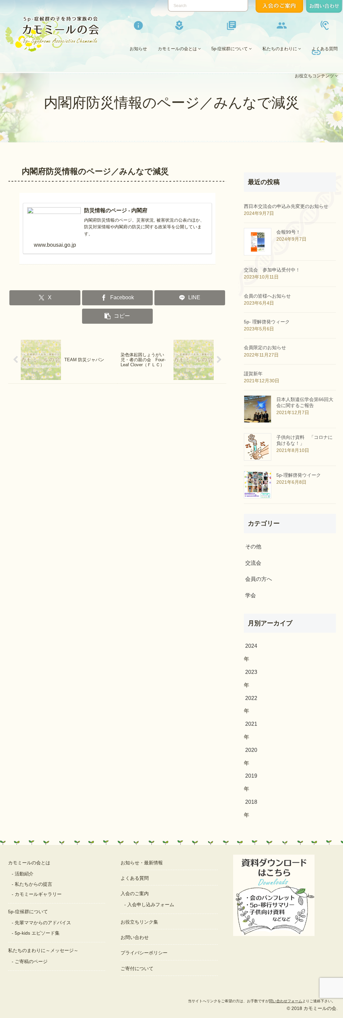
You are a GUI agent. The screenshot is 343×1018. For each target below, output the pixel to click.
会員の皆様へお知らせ (267, 296)
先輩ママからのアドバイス (43, 922)
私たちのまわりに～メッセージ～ (43, 950)
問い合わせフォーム (285, 1001)
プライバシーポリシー (144, 952)
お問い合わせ (135, 937)
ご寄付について (137, 968)
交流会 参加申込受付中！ (272, 269)
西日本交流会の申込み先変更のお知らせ (286, 206)
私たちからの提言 (33, 884)
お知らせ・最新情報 (142, 862)
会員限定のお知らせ (265, 347)
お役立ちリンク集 (139, 922)
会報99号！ (288, 232)
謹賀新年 (253, 373)
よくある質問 (135, 878)
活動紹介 (24, 873)
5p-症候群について (28, 911)
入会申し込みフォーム (150, 904)
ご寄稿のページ (31, 961)
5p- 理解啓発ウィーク (267, 321)
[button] (117, 316)
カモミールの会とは (29, 862)
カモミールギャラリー (38, 894)
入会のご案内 (135, 893)
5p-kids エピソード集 (37, 933)
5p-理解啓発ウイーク (298, 475)
